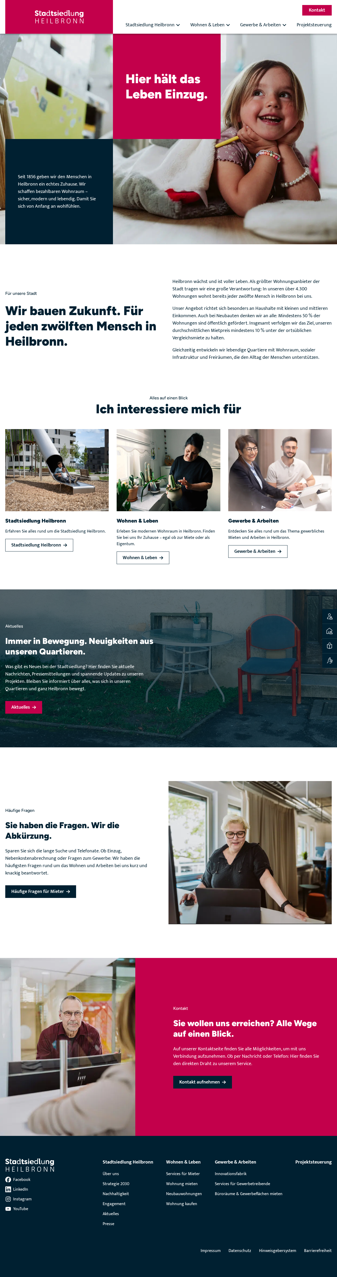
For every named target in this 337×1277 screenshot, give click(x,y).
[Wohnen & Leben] (168, 470)
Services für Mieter (183, 1173)
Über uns (111, 1173)
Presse (108, 1224)
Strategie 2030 (116, 1183)
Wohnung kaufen (181, 1204)
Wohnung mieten (182, 1183)
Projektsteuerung (314, 25)
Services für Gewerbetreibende (242, 1183)
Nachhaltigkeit (116, 1194)
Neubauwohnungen (184, 1194)
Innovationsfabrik (230, 1173)
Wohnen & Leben (207, 25)
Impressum (211, 1250)
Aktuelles (111, 1214)
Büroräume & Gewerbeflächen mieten (249, 1194)
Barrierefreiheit (318, 1250)
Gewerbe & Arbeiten (260, 25)
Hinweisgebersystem (277, 1250)
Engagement (114, 1204)
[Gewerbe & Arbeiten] (280, 470)
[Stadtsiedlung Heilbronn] (57, 470)
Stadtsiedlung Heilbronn (150, 25)
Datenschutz (240, 1250)
